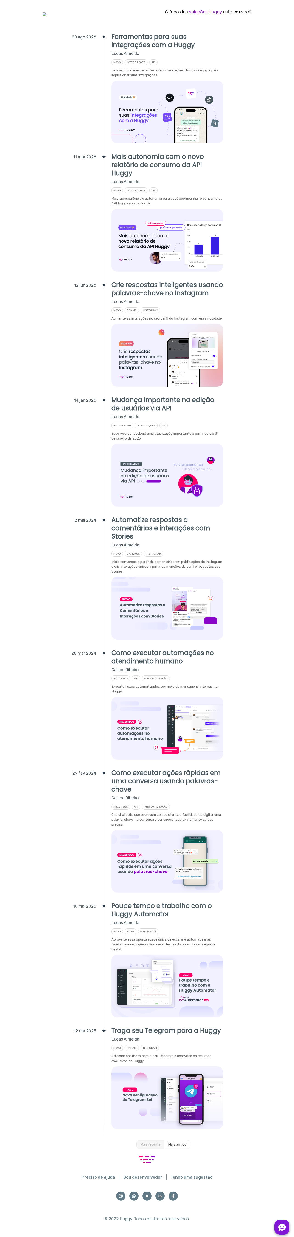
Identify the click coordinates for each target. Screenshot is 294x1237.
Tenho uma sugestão (191, 1177)
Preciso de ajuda (98, 1177)
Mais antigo (177, 1144)
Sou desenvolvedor (142, 1177)
